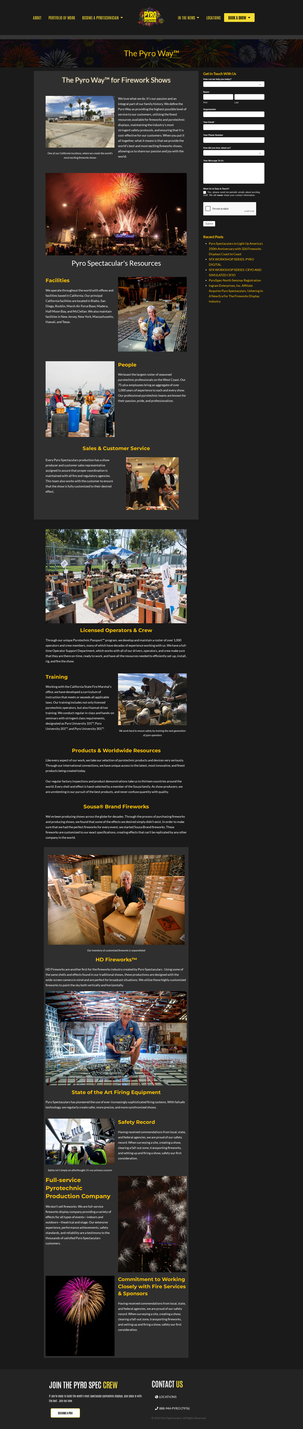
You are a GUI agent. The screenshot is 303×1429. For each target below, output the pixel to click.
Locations (213, 17)
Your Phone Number (213, 135)
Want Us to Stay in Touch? (216, 189)
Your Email (209, 122)
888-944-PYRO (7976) (174, 1408)
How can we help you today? (217, 79)
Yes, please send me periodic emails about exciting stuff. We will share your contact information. (231, 193)
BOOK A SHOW (237, 17)
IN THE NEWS (186, 17)
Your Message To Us (214, 160)
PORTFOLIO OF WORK (61, 17)
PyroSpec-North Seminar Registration (235, 280)
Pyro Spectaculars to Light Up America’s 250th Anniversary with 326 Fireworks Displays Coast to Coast (236, 249)
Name (207, 92)
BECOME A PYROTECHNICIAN (100, 17)
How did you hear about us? (217, 148)
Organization (209, 109)
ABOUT (37, 17)
